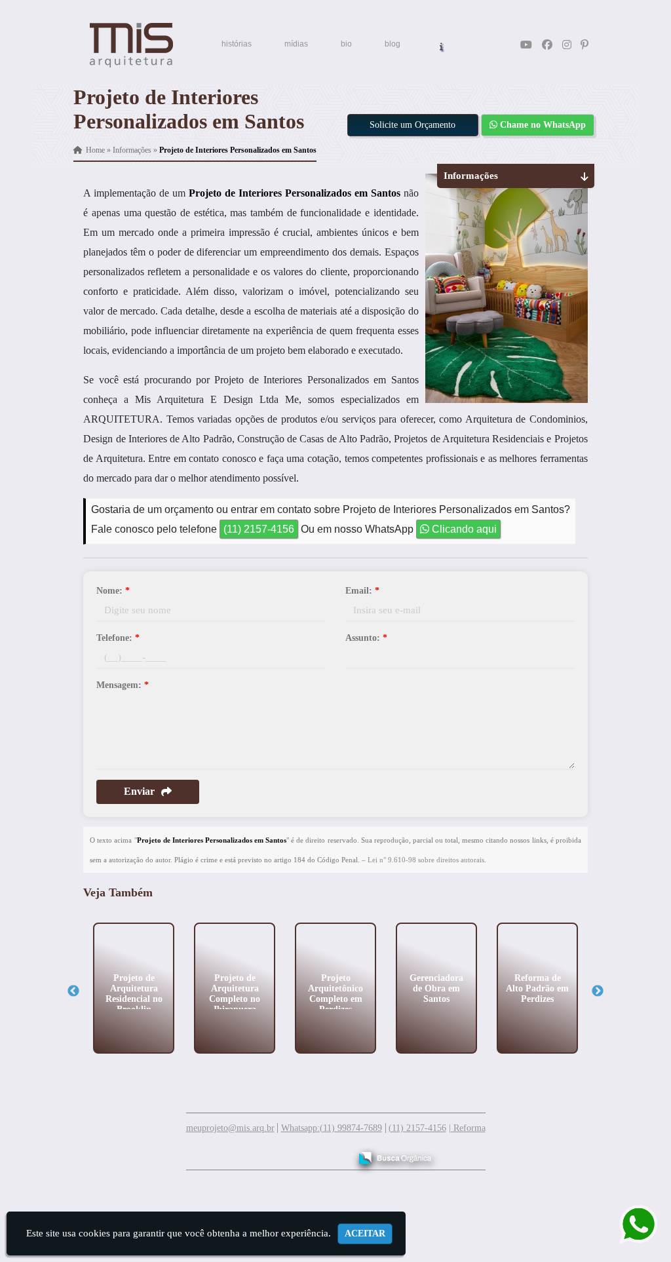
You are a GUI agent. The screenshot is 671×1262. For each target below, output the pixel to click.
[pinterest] (584, 44)
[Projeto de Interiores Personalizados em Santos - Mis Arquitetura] (132, 45)
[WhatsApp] (629, 1224)
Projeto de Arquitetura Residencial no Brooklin (134, 993)
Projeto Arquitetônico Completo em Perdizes (335, 993)
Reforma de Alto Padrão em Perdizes (537, 987)
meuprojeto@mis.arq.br (230, 1128)
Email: (362, 591)
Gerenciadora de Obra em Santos (436, 987)
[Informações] (441, 45)
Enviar (139, 791)
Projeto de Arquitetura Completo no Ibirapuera (234, 993)
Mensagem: (122, 685)
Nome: (113, 591)
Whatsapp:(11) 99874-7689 (331, 1128)
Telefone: (118, 638)
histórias (236, 43)
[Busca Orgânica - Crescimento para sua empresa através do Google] (394, 1156)
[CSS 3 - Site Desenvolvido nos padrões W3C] (289, 1153)
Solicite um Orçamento (412, 125)
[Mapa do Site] (210, 1151)
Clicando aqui (463, 529)
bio (346, 43)
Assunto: (366, 638)
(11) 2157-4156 (258, 529)
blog (392, 43)
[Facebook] (547, 44)
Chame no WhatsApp (541, 125)
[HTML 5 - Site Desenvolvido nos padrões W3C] (244, 1153)
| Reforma (467, 1128)
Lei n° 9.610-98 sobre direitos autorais (426, 860)
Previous (73, 991)
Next (597, 991)
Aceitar (365, 1233)
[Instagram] (566, 44)
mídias (296, 43)
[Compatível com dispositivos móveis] (335, 1153)
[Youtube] (526, 44)
